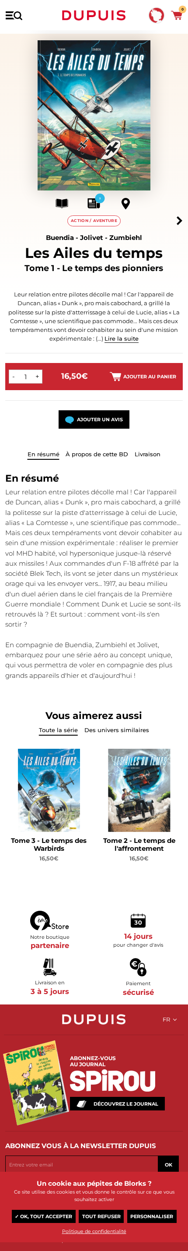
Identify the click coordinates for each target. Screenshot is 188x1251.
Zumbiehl (125, 237)
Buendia (60, 237)
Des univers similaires (116, 729)
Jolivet (91, 237)
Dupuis (94, 15)
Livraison (147, 454)
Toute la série (58, 729)
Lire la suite (121, 338)
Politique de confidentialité (94, 1231)
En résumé (43, 454)
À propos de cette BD (97, 454)
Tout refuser (101, 1216)
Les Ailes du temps (94, 252)
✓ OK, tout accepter (43, 1216)
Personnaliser (151, 1216)
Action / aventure (94, 220)
